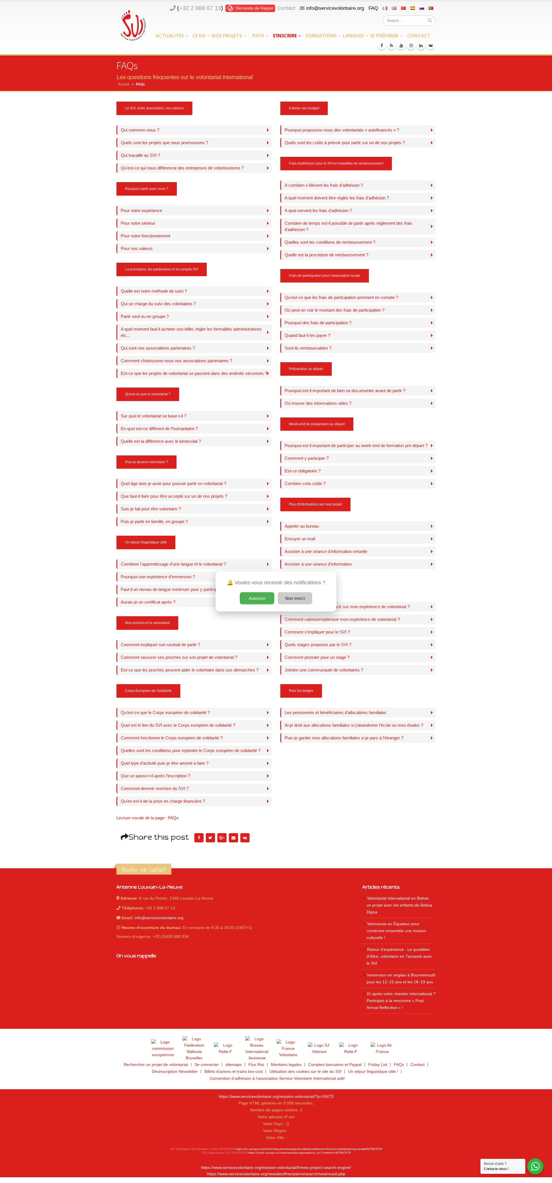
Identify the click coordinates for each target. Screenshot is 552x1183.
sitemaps (233, 1064)
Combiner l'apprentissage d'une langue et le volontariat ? (173, 564)
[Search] (430, 21)
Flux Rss (256, 1064)
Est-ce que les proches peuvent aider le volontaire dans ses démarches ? (189, 669)
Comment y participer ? (307, 458)
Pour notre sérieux (138, 223)
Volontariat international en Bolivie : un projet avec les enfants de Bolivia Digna (399, 905)
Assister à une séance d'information (318, 564)
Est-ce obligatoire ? (303, 470)
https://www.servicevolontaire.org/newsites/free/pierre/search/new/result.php (276, 1174)
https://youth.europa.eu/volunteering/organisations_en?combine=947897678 (299, 1152)
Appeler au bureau (302, 526)
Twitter (210, 837)
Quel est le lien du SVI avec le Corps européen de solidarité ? (178, 725)
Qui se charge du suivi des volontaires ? (158, 303)
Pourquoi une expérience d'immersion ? (158, 576)
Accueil (123, 84)
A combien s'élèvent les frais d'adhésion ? (324, 185)
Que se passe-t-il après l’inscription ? (155, 775)
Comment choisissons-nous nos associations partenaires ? (176, 360)
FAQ (373, 8)
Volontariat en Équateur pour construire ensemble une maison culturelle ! (396, 931)
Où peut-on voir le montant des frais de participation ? (334, 310)
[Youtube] (401, 45)
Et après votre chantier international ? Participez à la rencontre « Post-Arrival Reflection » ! (401, 1001)
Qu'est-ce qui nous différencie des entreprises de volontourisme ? (182, 167)
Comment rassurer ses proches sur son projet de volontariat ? (179, 657)
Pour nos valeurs (137, 248)
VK (245, 837)
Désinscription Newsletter (175, 1071)
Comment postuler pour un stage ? (317, 657)
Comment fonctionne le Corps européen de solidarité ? (172, 737)
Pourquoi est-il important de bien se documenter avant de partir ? (345, 390)
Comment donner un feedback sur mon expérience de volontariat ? (347, 606)
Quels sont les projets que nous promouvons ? (164, 142)
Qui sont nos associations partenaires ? (158, 348)
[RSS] (391, 45)
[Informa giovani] (350, 1048)
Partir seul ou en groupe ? (145, 316)
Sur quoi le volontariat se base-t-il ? (153, 415)
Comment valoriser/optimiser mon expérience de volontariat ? (342, 619)
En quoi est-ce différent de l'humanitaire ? (159, 428)
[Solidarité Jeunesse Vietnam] (319, 1048)
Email (233, 837)
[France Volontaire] (288, 1048)
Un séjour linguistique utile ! (373, 1071)
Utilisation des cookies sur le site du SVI (305, 1071)
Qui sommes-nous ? (140, 129)
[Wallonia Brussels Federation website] (194, 1048)
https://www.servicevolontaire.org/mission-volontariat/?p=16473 (276, 1096)
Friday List (377, 1064)
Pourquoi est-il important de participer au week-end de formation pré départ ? (356, 445)
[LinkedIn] (421, 45)
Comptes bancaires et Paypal (335, 1064)
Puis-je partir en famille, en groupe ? (154, 521)
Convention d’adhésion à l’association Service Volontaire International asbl (277, 1078)
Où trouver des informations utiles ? (318, 403)
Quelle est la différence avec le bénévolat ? (161, 441)
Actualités (170, 36)
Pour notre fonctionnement (145, 235)
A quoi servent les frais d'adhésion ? (318, 210)
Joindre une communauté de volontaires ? (324, 669)
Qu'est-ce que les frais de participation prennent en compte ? (341, 297)
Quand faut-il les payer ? (307, 335)
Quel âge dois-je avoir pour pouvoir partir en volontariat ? (173, 483)
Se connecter (207, 1064)
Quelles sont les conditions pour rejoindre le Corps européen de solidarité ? (190, 750)
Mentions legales (286, 1064)
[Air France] (382, 1048)
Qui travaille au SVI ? (140, 155)
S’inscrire (285, 36)
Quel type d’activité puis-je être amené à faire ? (164, 763)
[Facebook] (381, 45)
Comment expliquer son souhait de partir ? (160, 644)
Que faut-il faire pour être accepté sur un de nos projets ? (174, 496)
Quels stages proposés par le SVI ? (318, 644)
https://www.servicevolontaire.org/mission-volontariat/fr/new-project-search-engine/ (276, 1167)
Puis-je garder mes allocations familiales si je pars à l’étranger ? (344, 737)
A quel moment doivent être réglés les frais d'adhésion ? (337, 197)
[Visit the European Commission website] (162, 1048)
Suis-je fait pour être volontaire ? (151, 508)
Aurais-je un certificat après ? (148, 602)
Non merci (295, 598)
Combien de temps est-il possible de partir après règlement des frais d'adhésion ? (348, 226)
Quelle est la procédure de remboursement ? (326, 254)
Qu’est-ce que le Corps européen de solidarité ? (165, 712)
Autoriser (257, 598)
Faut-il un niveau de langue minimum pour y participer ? (172, 589)
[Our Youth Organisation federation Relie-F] (225, 1048)
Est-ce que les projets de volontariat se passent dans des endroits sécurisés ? (194, 373)
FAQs (399, 1064)
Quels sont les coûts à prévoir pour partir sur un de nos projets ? (345, 142)
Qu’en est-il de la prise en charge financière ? (163, 801)
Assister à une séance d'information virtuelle (326, 551)
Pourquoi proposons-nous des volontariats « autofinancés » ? (342, 129)
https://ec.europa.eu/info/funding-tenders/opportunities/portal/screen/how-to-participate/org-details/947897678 (309, 1148)
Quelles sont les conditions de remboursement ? (330, 242)
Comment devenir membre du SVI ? (155, 788)
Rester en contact (144, 870)
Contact (286, 8)
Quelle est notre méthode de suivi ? (154, 291)
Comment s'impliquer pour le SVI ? (317, 631)
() (200, 8)
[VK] (430, 45)
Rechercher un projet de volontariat (156, 1064)
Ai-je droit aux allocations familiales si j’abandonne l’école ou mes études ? (354, 725)
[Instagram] (411, 45)
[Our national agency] (256, 1048)
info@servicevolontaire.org (335, 8)
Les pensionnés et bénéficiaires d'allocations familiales (335, 712)
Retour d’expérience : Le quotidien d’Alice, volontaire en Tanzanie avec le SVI (399, 956)
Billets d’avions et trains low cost (233, 1071)
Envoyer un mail (300, 538)
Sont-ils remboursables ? (308, 348)
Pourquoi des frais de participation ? (318, 322)
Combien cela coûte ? (305, 483)
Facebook (199, 837)
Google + (222, 837)
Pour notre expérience (141, 210)
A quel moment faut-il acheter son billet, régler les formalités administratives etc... (191, 332)
